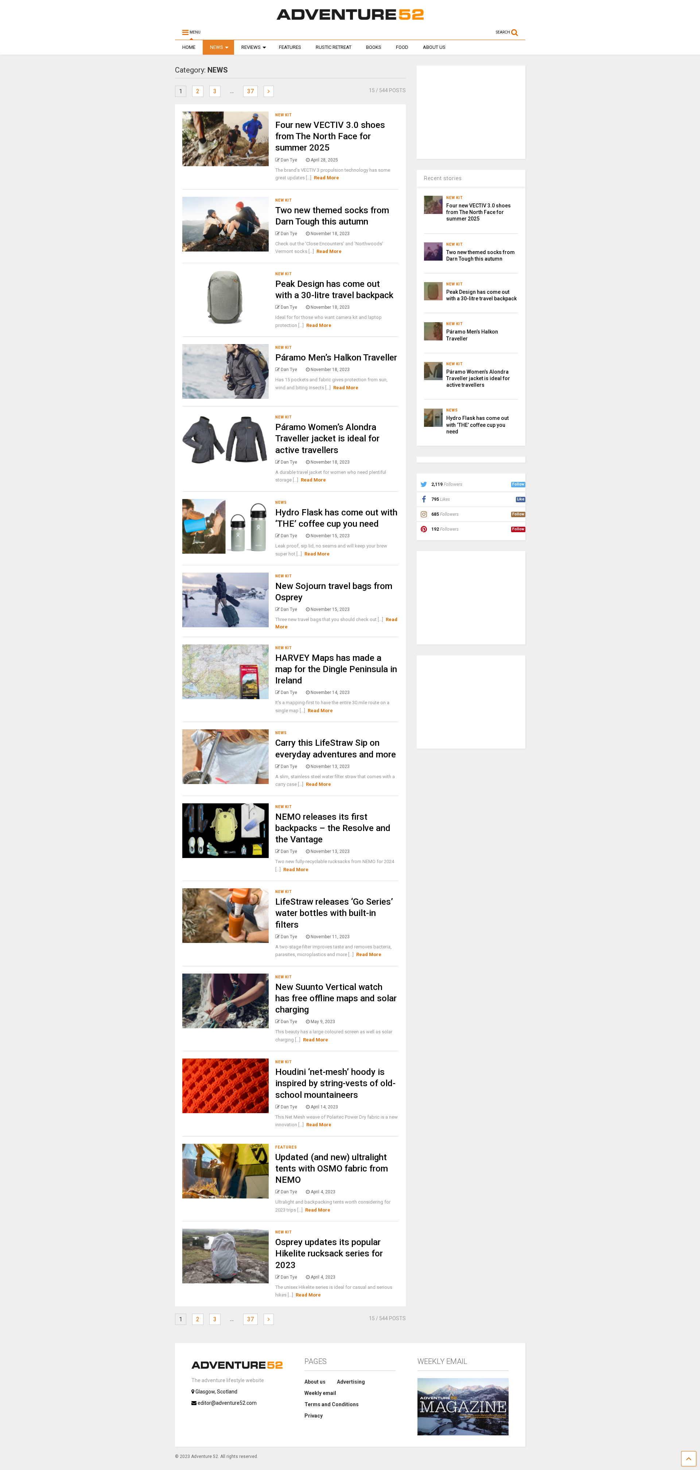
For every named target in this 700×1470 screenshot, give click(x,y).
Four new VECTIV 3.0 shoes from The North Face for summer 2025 (330, 136)
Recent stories (443, 178)
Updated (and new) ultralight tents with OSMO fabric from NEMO (331, 1168)
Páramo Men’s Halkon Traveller (336, 357)
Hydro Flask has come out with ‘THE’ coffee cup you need (477, 424)
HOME (188, 47)
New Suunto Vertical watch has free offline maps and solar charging (336, 998)
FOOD (402, 47)
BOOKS (373, 47)
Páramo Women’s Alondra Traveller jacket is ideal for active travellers (327, 438)
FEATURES (290, 47)
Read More (326, 177)
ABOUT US (434, 47)
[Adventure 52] (350, 19)
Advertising (351, 1382)
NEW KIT (283, 115)
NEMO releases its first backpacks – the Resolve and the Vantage (332, 828)
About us (315, 1382)
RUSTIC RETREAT (333, 47)
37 (250, 91)
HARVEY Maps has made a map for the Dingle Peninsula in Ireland (336, 669)
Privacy (313, 1416)
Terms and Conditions (331, 1404)
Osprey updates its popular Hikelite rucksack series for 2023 (329, 1253)
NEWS (216, 47)
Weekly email (320, 1393)
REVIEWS (251, 47)
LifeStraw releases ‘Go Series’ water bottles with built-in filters (334, 913)
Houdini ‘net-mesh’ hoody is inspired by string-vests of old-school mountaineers (335, 1083)
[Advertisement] (471, 111)
